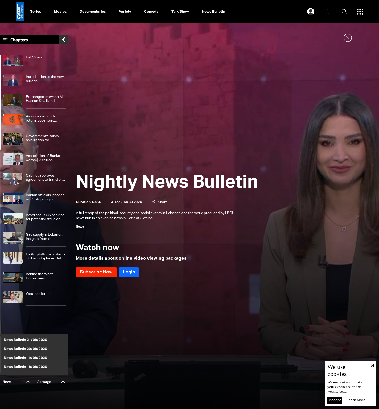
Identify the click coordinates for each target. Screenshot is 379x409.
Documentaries (93, 11)
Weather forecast (40, 294)
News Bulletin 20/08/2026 (25, 348)
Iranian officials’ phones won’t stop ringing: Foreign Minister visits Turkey (45, 197)
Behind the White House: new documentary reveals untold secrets (43, 276)
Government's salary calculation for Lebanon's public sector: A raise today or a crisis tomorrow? (45, 138)
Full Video (34, 57)
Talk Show (180, 11)
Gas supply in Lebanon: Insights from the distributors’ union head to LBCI (45, 237)
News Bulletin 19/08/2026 (25, 358)
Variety (125, 11)
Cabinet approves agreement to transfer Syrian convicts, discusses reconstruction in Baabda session (44, 178)
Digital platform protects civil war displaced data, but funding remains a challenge (45, 257)
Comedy (151, 11)
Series (35, 11)
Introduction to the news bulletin (45, 79)
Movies (60, 11)
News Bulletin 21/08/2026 (25, 339)
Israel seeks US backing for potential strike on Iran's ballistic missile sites (45, 217)
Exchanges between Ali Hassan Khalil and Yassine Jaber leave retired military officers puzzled (44, 99)
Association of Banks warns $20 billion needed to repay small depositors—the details (45, 158)
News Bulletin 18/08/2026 (25, 367)
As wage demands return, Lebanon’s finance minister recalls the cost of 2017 (45, 119)
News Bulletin (213, 11)
